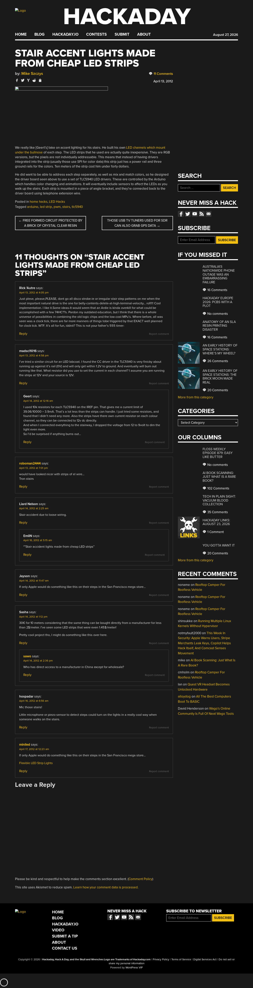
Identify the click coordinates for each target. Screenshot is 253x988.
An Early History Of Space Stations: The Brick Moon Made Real (220, 377)
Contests (96, 34)
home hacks (38, 202)
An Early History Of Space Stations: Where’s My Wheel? (220, 349)
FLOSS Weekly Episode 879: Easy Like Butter (218, 453)
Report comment (159, 334)
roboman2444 (30, 463)
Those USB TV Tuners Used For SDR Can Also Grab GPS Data (137, 223)
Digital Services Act (204, 959)
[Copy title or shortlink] (40, 81)
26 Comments (217, 361)
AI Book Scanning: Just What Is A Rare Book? (219, 477)
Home (21, 34)
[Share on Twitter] (23, 80)
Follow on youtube (195, 214)
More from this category (195, 397)
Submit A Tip (65, 936)
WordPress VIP (134, 967)
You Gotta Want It (219, 545)
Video (58, 930)
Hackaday (127, 17)
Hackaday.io (65, 34)
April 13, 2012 (163, 81)
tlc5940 (77, 207)
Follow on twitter (188, 214)
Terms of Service (181, 959)
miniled (24, 744)
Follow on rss (202, 214)
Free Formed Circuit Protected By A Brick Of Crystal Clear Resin (50, 223)
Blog (39, 34)
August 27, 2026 (225, 35)
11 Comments (163, 74)
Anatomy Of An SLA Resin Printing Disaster (219, 326)
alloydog (184, 696)
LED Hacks (57, 202)
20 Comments (217, 390)
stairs (66, 207)
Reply (23, 334)
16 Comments (217, 290)
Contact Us (64, 948)
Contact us (208, 214)
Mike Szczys (32, 73)
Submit (122, 34)
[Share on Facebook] (17, 80)
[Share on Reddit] (34, 80)
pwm (57, 207)
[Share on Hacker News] (28, 80)
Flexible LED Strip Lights (36, 763)
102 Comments (218, 488)
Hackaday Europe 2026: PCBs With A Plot (218, 302)
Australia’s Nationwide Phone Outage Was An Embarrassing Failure (219, 274)
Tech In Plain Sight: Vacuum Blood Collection (219, 500)
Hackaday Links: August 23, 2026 (216, 522)
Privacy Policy (161, 959)
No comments (217, 314)
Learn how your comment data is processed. (106, 887)
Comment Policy (140, 879)
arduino (32, 207)
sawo (27, 656)
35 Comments (217, 512)
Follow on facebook (181, 214)
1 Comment (215, 532)
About (144, 34)
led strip (46, 207)
